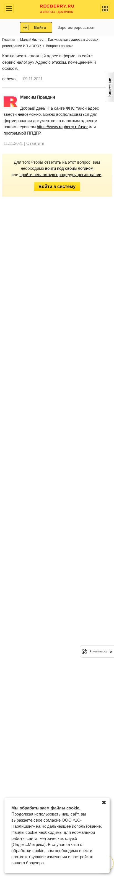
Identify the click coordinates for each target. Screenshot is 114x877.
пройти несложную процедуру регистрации (60, 174)
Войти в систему (57, 186)
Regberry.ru (57, 8)
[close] (111, 651)
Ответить (35, 143)
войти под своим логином (69, 168)
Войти (40, 27)
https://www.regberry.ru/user (62, 126)
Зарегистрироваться (76, 27)
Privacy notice (98, 651)
